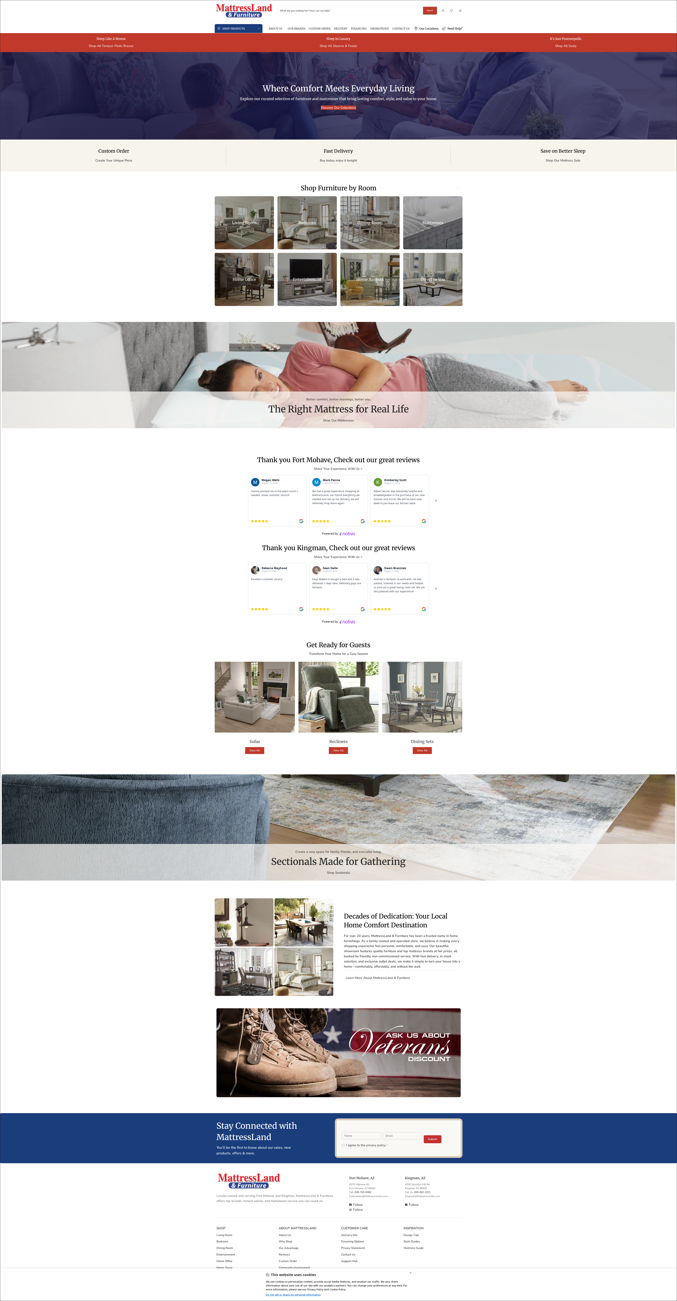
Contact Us (348, 1255)
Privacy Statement (353, 1248)
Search (430, 10)
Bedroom (222, 1241)
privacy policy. (376, 1145)
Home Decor (224, 1267)
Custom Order (288, 1261)
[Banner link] (244, 222)
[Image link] (248, 1180)
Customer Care (354, 1228)
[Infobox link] (426, 28)
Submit (432, 1139)
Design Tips (411, 1235)
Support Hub (349, 1261)
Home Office (224, 1261)
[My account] (443, 10)
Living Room (224, 1235)
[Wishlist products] (451, 10)
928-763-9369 (363, 1192)
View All (254, 750)
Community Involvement (294, 1267)
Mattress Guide (414, 1248)
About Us (285, 1235)
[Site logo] (244, 10)
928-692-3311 (422, 1192)
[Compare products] (460, 10)
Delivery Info (349, 1235)
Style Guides (412, 1241)
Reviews (284, 1255)
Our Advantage (288, 1248)
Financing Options (352, 1241)
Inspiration (414, 1228)
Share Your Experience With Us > (338, 469)
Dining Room (224, 1248)
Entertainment (225, 1255)
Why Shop (285, 1241)
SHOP (220, 1228)
